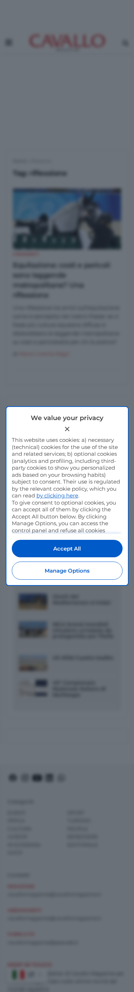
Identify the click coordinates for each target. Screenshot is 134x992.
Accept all (67, 548)
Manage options (67, 570)
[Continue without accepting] (67, 429)
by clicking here (57, 495)
